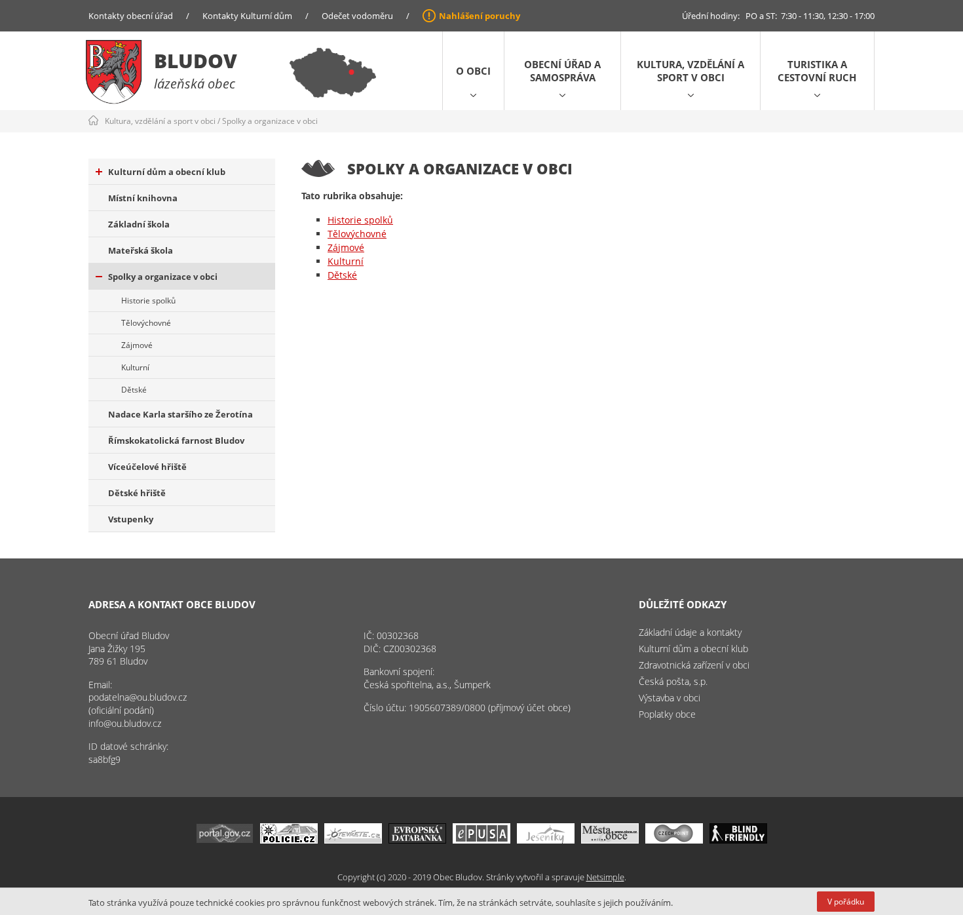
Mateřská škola (140, 250)
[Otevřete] (353, 840)
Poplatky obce (667, 714)
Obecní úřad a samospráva (562, 71)
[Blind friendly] (738, 840)
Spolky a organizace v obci (270, 121)
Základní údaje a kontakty (690, 632)
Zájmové (137, 345)
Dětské (134, 389)
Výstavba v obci (669, 697)
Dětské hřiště (137, 493)
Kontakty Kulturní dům (247, 16)
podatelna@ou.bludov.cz (137, 697)
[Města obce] (610, 840)
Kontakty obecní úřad (130, 16)
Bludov (195, 60)
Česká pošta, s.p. (673, 681)
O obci (473, 70)
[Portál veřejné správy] (225, 840)
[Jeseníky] (546, 840)
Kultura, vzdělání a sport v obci (690, 71)
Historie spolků (148, 300)
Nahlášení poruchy (479, 16)
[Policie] (289, 840)
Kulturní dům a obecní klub (166, 172)
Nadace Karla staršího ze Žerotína (180, 414)
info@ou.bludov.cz (124, 723)
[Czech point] (674, 840)
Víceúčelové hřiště (147, 467)
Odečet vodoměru (357, 16)
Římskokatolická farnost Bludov (176, 440)
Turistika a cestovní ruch (817, 71)
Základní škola (139, 224)
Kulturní (135, 367)
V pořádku (845, 901)
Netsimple (605, 877)
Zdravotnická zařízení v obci (694, 665)
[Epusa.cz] (481, 840)
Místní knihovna (143, 198)
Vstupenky (130, 519)
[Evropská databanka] (417, 840)
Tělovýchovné (146, 322)
